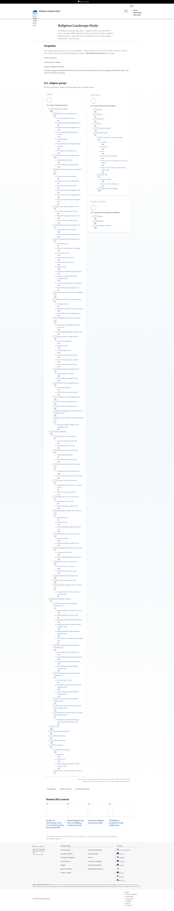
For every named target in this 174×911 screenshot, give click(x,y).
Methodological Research (95, 869)
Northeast (87, 51)
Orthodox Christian (60, 736)
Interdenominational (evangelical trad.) (69, 190)
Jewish (100, 109)
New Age (104, 174)
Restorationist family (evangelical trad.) (70, 299)
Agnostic (100, 221)
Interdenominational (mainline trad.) (68, 471)
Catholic (56, 726)
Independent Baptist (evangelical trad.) (69, 123)
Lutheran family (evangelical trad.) (68, 206)
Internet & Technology (95, 861)
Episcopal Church (62, 517)
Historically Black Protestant (62, 599)
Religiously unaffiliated (98, 201)
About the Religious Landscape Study (96, 821)
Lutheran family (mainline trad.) (67, 480)
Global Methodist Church (64, 160)
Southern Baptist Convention (66, 118)
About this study (73, 38)
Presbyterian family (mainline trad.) (68, 497)
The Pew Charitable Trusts (125, 886)
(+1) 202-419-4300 (38, 854)
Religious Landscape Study (49, 11)
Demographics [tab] (51, 789)
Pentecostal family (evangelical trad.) (69, 239)
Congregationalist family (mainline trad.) (70, 548)
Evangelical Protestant (61, 109)
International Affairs (67, 854)
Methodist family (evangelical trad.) (68, 155)
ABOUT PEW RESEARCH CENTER (41, 885)
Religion (63, 865)
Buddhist (101, 119)
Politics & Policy (65, 850)
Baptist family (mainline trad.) (67, 436)
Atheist (100, 216)
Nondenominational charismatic (67, 185)
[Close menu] (131, 6)
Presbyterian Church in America (66, 230)
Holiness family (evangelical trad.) (68, 336)
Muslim (100, 114)
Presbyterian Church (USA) (65, 501)
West (98, 51)
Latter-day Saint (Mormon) (62, 731)
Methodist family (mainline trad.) (68, 450)
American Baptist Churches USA (67, 441)
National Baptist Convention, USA (67, 615)
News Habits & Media (94, 865)
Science (90, 857)
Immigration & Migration (68, 857)
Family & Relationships (95, 850)
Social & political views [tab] (82, 789)
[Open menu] (126, 11)
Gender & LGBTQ (66, 873)
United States (117, 51)
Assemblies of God (63, 243)
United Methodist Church (65, 455)
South (93, 51)
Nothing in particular (104, 225)
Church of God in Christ (64, 680)
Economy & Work (93, 854)
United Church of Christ (64, 552)
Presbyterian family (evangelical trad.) (69, 225)
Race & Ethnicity (66, 861)
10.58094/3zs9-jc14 (55, 839)
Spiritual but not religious (109, 156)
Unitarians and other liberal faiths (112, 137)
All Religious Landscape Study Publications (116, 822)
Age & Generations (66, 869)
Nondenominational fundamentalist (68, 181)
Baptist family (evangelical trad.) (67, 113)
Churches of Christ (62, 304)
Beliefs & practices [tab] (65, 789)
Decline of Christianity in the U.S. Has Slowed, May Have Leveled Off (55, 824)
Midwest (80, 51)
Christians (49, 94)
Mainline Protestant (60, 432)
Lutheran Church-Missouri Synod (67, 211)
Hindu (100, 123)
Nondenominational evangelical (67, 176)
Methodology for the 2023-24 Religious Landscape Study (75, 822)
